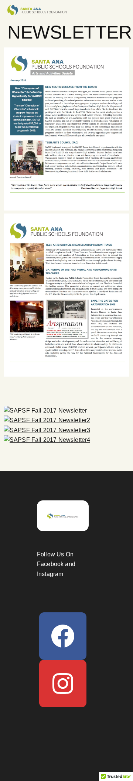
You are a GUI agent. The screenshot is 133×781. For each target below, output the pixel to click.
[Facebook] (62, 636)
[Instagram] (62, 683)
